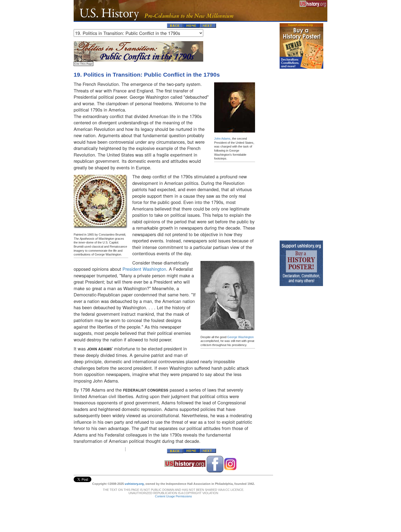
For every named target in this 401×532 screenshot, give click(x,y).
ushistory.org (134, 483)
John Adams (222, 138)
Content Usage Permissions (173, 496)
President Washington (144, 269)
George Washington (240, 337)
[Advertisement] (301, 153)
